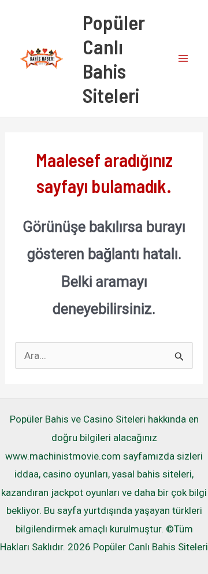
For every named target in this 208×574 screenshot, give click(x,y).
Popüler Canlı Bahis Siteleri (114, 58)
